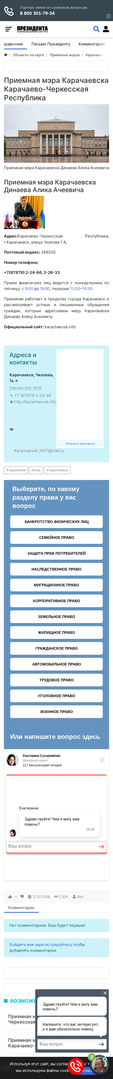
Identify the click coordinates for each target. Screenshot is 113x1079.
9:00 (29, 288)
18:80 (45, 288)
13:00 (75, 288)
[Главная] (5, 55)
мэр (37, 470)
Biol (80, 897)
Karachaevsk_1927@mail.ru (39, 450)
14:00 (87, 288)
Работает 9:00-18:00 (25, 388)
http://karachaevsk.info (35, 401)
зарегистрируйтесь (53, 944)
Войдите (17, 944)
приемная (17, 470)
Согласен (87, 1070)
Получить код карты (80, 443)
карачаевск (58, 470)
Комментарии (21, 907)
